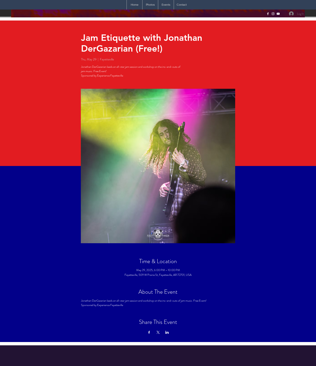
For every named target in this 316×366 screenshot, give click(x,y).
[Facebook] (268, 14)
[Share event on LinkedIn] (167, 332)
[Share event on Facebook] (149, 332)
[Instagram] (273, 14)
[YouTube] (278, 14)
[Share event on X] (158, 332)
